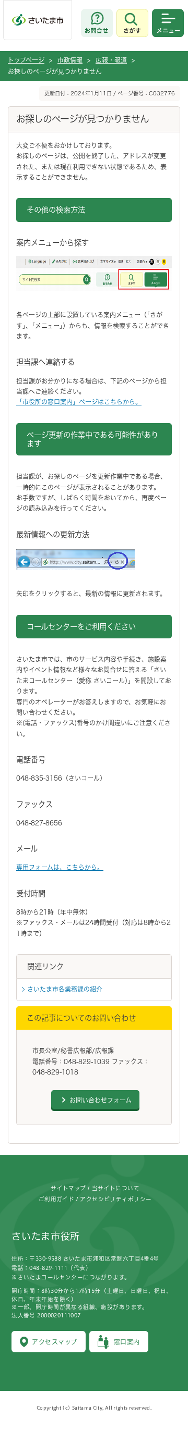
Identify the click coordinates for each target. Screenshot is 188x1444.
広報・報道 (111, 60)
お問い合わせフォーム (100, 1100)
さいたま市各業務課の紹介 (64, 989)
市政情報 (70, 60)
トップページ (26, 60)
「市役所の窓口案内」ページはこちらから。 (79, 402)
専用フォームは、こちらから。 (59, 867)
